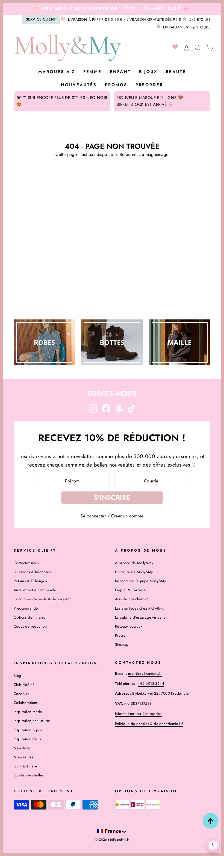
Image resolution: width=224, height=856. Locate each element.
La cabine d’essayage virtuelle (140, 617)
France (113, 831)
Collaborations (26, 702)
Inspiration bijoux (28, 730)
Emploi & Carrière (130, 590)
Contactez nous (26, 563)
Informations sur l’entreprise (138, 713)
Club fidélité (24, 684)
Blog (17, 675)
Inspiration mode (28, 711)
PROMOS (116, 85)
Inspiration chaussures (32, 720)
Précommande (26, 608)
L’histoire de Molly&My (134, 572)
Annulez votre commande (35, 590)
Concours (21, 693)
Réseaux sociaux (128, 626)
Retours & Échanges (30, 581)
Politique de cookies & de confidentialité (149, 723)
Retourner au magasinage (144, 154)
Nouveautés (79, 85)
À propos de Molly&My (134, 563)
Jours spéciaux (26, 766)
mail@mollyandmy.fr (145, 673)
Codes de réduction (30, 626)
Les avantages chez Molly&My (139, 608)
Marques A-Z (56, 72)
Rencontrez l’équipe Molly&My (140, 581)
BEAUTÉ (176, 72)
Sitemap (122, 644)
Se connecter (93, 516)
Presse (120, 635)
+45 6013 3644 (151, 683)
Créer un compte (127, 516)
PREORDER (149, 85)
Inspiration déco (27, 739)
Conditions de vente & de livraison (43, 599)
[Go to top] (211, 821)
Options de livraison (31, 617)
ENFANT (120, 72)
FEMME (92, 72)
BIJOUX (148, 72)
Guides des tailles (28, 775)
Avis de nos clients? (131, 599)
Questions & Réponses (32, 572)
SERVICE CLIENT (41, 19)
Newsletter (22, 748)
